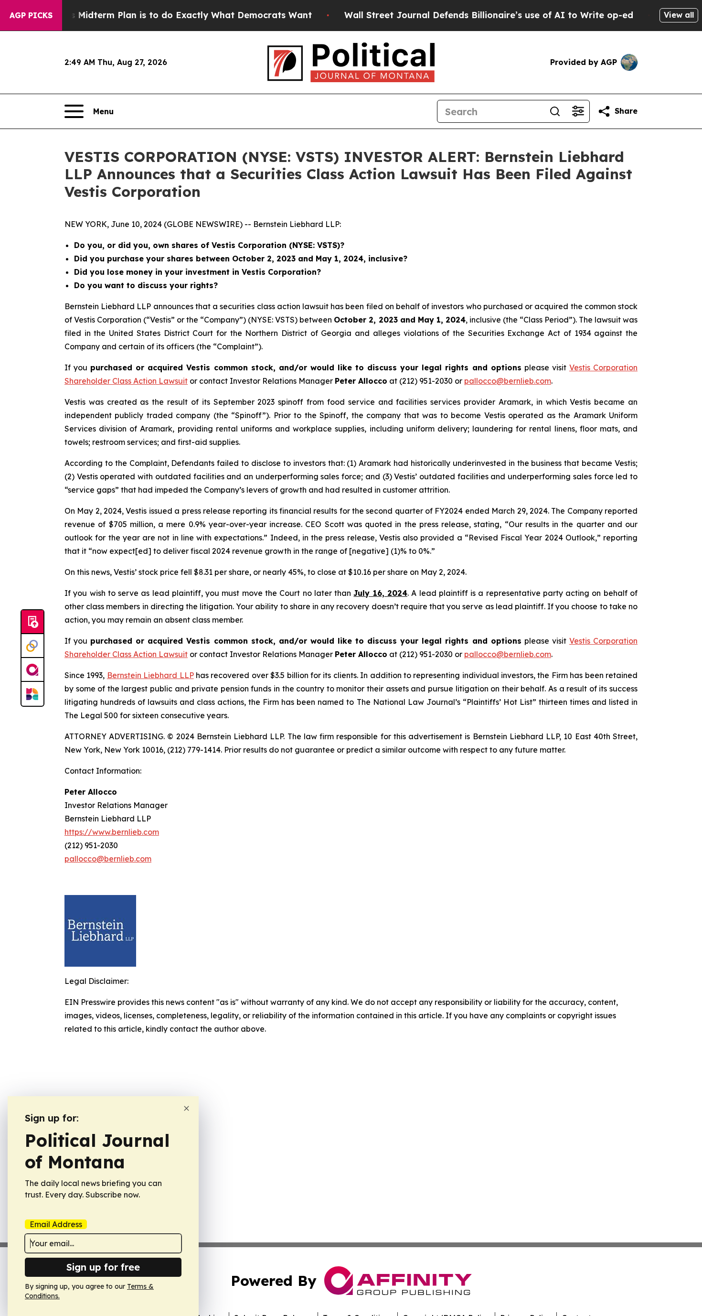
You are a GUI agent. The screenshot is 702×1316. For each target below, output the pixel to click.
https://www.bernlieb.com (111, 832)
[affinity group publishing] (32, 670)
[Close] (186, 1108)
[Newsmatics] (32, 694)
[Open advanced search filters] (577, 111)
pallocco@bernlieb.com (507, 381)
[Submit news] (32, 622)
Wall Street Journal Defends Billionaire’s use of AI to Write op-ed (488, 15)
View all (679, 15)
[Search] (554, 111)
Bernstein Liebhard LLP (150, 675)
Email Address (56, 1224)
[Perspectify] (32, 646)
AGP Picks (31, 15)
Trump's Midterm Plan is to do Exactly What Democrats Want (176, 15)
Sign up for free (103, 1267)
